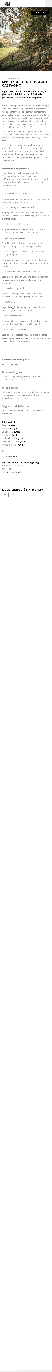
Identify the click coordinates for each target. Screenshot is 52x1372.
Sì (5, 495)
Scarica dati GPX (12, 456)
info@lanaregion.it (11, 472)
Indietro (40, 12)
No (12, 495)
